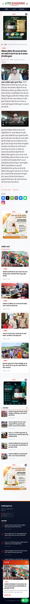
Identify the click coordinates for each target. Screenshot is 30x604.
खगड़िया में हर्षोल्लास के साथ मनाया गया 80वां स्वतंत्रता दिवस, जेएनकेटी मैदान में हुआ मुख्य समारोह (18, 445)
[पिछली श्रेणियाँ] (1, 9)
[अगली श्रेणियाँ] (28, 9)
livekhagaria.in (6, 506)
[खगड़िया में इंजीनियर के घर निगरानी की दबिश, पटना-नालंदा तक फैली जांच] (15, 297)
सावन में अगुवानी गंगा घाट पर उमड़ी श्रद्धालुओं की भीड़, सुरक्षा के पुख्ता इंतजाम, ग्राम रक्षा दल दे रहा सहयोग (16, 424)
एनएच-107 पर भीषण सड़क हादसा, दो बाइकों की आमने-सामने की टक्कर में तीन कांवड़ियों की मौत (18, 435)
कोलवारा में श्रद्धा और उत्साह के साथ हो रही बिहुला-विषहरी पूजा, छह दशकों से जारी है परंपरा (17, 413)
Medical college (7, 190)
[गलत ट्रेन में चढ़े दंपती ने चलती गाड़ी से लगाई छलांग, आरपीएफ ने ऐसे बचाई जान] (15, 327)
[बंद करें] (26, 562)
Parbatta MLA (15, 190)
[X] (7, 198)
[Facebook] (3, 198)
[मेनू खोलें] (27, 4)
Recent (14, 9)
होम (2, 45)
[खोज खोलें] (3, 4)
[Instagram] (3, 202)
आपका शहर (21, 9)
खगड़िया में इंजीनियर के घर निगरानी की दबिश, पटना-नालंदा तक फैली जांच (17, 455)
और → (27, 408)
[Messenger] (21, 198)
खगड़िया (6, 9)
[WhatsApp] (25, 198)
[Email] (16, 198)
